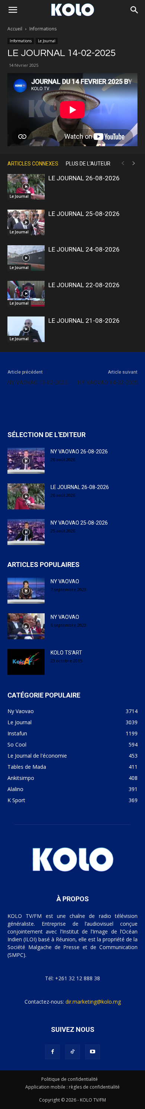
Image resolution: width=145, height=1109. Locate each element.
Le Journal (46, 40)
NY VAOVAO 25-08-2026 (79, 523)
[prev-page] (122, 163)
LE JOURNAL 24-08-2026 (84, 249)
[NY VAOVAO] (26, 591)
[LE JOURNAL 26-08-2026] (26, 187)
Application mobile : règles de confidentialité (72, 1087)
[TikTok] (72, 1051)
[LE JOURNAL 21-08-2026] (26, 329)
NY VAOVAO (65, 581)
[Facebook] (52, 1051)
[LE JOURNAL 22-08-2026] (26, 293)
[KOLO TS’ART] (26, 662)
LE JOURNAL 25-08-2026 (84, 213)
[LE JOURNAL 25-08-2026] (26, 222)
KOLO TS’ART (66, 653)
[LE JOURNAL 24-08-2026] (26, 258)
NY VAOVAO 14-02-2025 (108, 382)
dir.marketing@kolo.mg (93, 1001)
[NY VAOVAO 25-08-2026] (26, 532)
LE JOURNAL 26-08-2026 (84, 178)
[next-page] (134, 163)
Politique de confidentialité (69, 1079)
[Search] (134, 10)
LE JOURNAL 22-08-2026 (84, 285)
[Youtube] (92, 1051)
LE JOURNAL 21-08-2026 (84, 320)
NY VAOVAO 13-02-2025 (37, 382)
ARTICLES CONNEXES (32, 164)
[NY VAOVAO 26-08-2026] (26, 461)
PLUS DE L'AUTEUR (88, 164)
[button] (13, 10)
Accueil (14, 29)
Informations (43, 29)
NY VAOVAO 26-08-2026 (79, 452)
